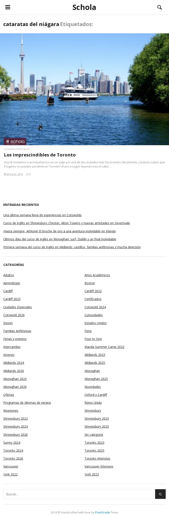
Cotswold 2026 (14, 315)
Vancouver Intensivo (98, 466)
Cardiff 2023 (11, 299)
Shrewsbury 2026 (15, 434)
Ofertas (8, 395)
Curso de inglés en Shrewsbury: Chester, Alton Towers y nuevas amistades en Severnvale (66, 223)
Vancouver (10, 466)
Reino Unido (93, 402)
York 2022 (10, 474)
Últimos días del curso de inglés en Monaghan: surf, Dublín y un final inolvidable (59, 239)
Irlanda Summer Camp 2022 (104, 347)
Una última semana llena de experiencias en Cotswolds (42, 215)
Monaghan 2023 (15, 379)
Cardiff (8, 291)
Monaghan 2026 (15, 387)
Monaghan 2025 (96, 379)
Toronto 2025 (94, 450)
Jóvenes (9, 355)
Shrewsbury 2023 (96, 418)
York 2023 (91, 474)
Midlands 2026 (13, 371)
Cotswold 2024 (95, 307)
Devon (8, 323)
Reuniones (10, 410)
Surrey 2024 (11, 442)
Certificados (92, 299)
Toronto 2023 (94, 442)
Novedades (92, 387)
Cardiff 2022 (93, 291)
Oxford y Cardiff (95, 395)
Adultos (8, 275)
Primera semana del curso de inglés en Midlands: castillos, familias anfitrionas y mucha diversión (72, 247)
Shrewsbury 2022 (15, 418)
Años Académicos (97, 275)
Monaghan (92, 371)
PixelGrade (102, 512)
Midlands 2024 (13, 363)
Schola (84, 7)
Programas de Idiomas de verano (27, 402)
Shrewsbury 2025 (96, 426)
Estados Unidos (95, 323)
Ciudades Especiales (16, 149)
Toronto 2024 (13, 450)
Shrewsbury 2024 (15, 426)
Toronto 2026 (13, 458)
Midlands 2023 (94, 355)
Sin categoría (93, 434)
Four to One (93, 339)
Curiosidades (93, 315)
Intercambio (11, 347)
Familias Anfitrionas (17, 331)
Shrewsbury (92, 410)
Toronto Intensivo (97, 458)
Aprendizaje (11, 283)
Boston (89, 283)
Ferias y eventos (15, 339)
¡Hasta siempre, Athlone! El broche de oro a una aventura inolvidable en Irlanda (59, 231)
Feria (88, 331)
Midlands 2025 (94, 363)
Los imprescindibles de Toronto (40, 155)
